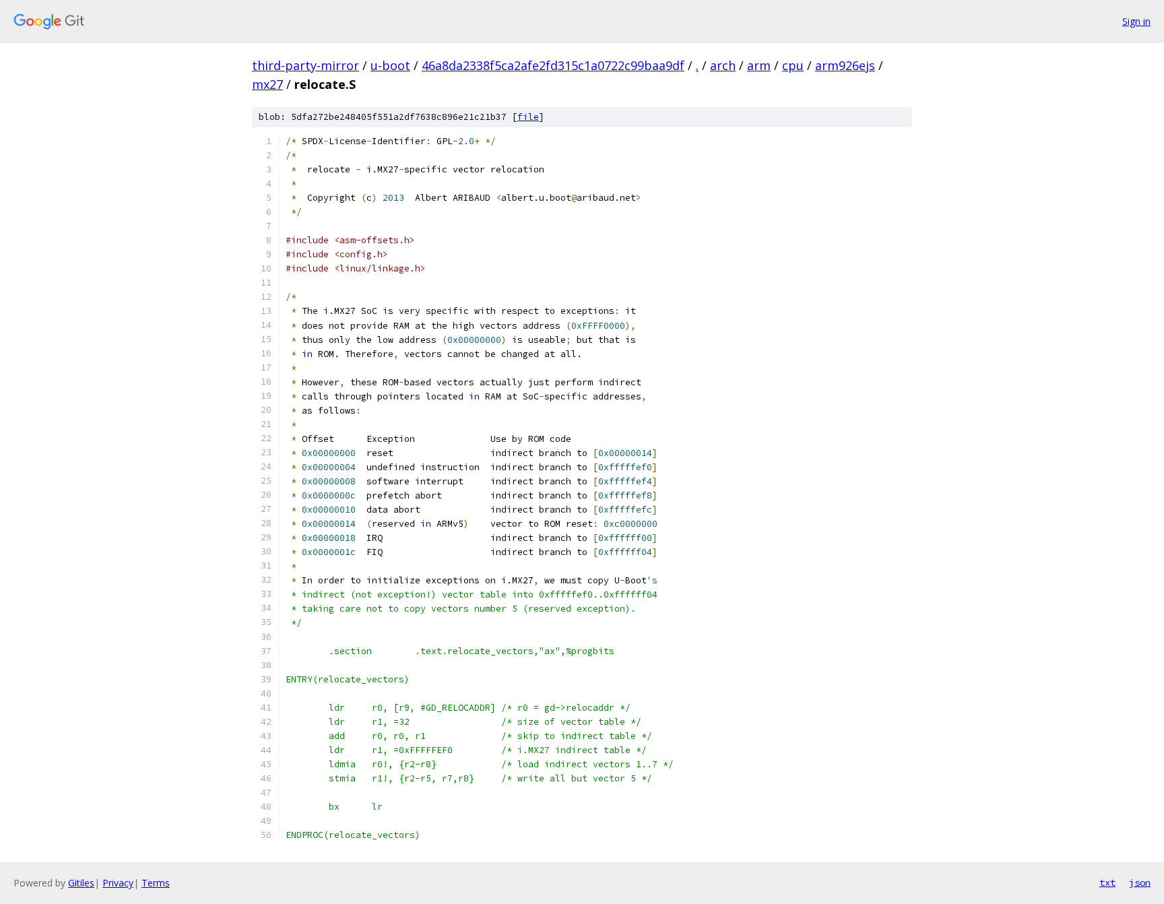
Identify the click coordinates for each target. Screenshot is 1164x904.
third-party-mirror (305, 65)
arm (759, 65)
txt (1107, 882)
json (1140, 882)
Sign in (1136, 21)
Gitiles (81, 882)
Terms (155, 882)
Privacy (117, 882)
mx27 (267, 84)
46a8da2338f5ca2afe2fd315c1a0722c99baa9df (553, 65)
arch (723, 65)
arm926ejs (845, 65)
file (528, 117)
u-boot (390, 65)
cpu (793, 65)
